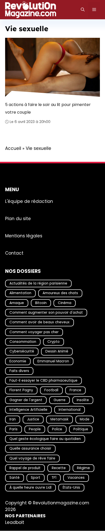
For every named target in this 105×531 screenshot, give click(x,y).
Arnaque (16, 302)
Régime (83, 468)
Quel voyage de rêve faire (32, 458)
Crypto (53, 341)
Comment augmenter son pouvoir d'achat (46, 312)
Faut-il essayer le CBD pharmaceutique (43, 380)
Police (57, 429)
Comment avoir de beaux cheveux (39, 322)
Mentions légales (23, 236)
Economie (17, 361)
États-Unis (71, 487)
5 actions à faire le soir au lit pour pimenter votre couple (48, 108)
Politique (80, 429)
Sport (35, 477)
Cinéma (64, 302)
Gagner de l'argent (25, 400)
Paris (13, 429)
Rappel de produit (25, 468)
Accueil (13, 148)
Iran (12, 419)
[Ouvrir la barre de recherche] (82, 9)
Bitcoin (41, 302)
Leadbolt (14, 522)
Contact (14, 253)
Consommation (22, 341)
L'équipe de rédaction (29, 201)
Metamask (59, 419)
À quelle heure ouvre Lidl (30, 487)
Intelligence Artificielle (28, 409)
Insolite (83, 400)
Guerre (59, 400)
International (70, 409)
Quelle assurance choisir (30, 448)
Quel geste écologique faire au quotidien (45, 438)
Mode (84, 419)
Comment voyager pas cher (34, 332)
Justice (33, 419)
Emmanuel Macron (53, 361)
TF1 (53, 477)
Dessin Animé (56, 351)
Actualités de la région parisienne (38, 283)
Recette (59, 468)
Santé (14, 477)
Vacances (76, 477)
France (75, 390)
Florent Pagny (21, 390)
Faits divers (19, 370)
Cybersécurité (21, 351)
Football (51, 390)
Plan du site (18, 219)
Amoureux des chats (60, 293)
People (35, 429)
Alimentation (20, 293)
